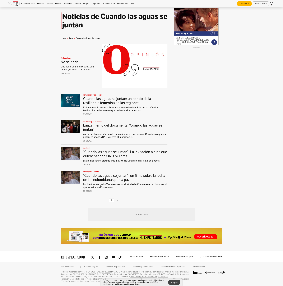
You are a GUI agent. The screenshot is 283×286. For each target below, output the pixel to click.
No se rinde (70, 62)
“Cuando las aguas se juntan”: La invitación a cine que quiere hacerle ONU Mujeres (125, 154)
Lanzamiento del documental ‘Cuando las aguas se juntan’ (122, 127)
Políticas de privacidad (115, 267)
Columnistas (66, 58)
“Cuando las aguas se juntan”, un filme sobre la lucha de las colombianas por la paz (124, 177)
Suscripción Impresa (159, 256)
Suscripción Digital (184, 256)
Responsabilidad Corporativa (173, 267)
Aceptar (174, 282)
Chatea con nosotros (213, 256)
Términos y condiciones (143, 267)
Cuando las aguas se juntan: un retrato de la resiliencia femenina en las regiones (117, 101)
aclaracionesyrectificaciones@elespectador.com (149, 277)
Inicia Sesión (261, 3)
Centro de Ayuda (91, 267)
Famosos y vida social (92, 95)
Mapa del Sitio (136, 256)
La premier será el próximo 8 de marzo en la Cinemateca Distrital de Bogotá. (121, 160)
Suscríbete (244, 3)
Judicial (86, 148)
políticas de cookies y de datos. (127, 284)
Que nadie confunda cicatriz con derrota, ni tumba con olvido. (77, 68)
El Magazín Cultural (91, 172)
